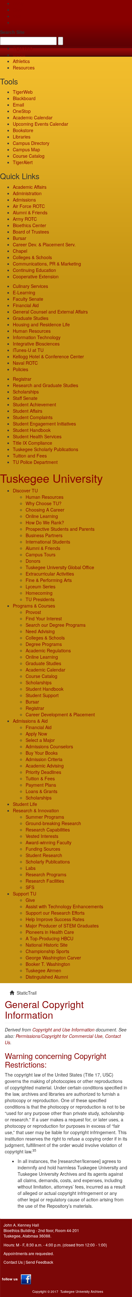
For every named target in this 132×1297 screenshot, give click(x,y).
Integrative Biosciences (36, 343)
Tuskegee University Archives (81, 1291)
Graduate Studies (30, 318)
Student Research (44, 855)
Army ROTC (25, 219)
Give (17, 9)
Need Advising (40, 631)
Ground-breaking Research (53, 823)
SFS (30, 887)
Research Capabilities (48, 829)
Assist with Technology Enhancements (64, 906)
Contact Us (13, 1262)
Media (19, 55)
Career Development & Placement (60, 714)
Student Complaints (33, 417)
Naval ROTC (25, 363)
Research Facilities (45, 881)
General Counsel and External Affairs (50, 311)
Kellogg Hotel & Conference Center (48, 356)
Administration (27, 193)
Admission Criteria (44, 759)
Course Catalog (29, 156)
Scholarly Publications (48, 861)
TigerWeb (23, 48)
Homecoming (39, 593)
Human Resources (32, 331)
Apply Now (36, 733)
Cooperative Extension (36, 276)
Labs (31, 868)
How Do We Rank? (45, 522)
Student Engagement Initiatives (44, 423)
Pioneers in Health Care (50, 932)
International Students (48, 541)
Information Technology (37, 337)
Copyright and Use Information (63, 1029)
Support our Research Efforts (55, 913)
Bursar (19, 238)
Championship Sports (47, 951)
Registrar (22, 379)
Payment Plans (41, 785)
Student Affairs (27, 411)
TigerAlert (23, 162)
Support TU (24, 893)
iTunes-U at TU (28, 350)
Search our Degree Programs (56, 625)
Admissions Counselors (49, 746)
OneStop (22, 111)
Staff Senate (25, 398)
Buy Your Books (42, 753)
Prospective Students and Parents (60, 529)
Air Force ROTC (29, 206)
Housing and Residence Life (41, 324)
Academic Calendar (33, 117)
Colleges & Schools (32, 257)
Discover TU (25, 490)
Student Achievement (34, 404)
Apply (18, 3)
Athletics (21, 61)
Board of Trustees (31, 231)
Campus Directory (31, 143)
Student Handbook (32, 430)
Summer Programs (45, 817)
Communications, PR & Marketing (47, 263)
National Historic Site (47, 945)
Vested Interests (42, 836)
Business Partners (44, 535)
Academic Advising (45, 765)
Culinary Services (30, 286)
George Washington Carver (53, 957)
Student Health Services (37, 436)
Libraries (21, 136)
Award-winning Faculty (48, 842)
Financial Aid (26, 305)
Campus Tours (40, 554)
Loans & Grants (41, 791)
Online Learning (42, 516)
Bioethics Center (29, 225)
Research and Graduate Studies (45, 385)
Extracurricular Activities (50, 573)
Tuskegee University (51, 478)
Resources (24, 67)
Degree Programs (44, 644)
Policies (20, 369)
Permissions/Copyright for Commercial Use (59, 1036)
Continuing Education (34, 270)
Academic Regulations (48, 650)
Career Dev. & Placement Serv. (44, 244)
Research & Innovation (36, 810)
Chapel (20, 251)
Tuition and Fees (30, 455)
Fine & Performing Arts (49, 580)
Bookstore (23, 130)
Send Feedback (39, 1262)
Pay (17, 22)
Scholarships (26, 391)
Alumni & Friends (30, 212)
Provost (33, 612)
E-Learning (24, 292)
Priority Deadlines (43, 772)
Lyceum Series (40, 586)
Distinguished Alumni (47, 977)
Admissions (24, 199)
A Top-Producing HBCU (49, 938)
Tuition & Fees (40, 778)
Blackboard (24, 98)
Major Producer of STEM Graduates (62, 925)
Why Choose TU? (44, 503)
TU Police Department (35, 462)
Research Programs (46, 874)
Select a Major (40, 740)
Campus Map (26, 149)
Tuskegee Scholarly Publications (45, 449)
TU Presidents (40, 599)
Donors (33, 561)
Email (18, 104)
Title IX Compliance (32, 443)
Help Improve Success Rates (55, 919)
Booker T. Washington (48, 964)
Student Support (42, 695)
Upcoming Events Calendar (40, 124)
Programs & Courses (34, 605)
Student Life (25, 804)
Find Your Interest (44, 618)
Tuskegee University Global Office (60, 567)
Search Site (12, 32)
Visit (17, 16)
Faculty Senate (28, 299)
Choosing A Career (45, 509)
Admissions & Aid (30, 721)
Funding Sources (43, 849)
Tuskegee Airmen (43, 970)
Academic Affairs (29, 187)
